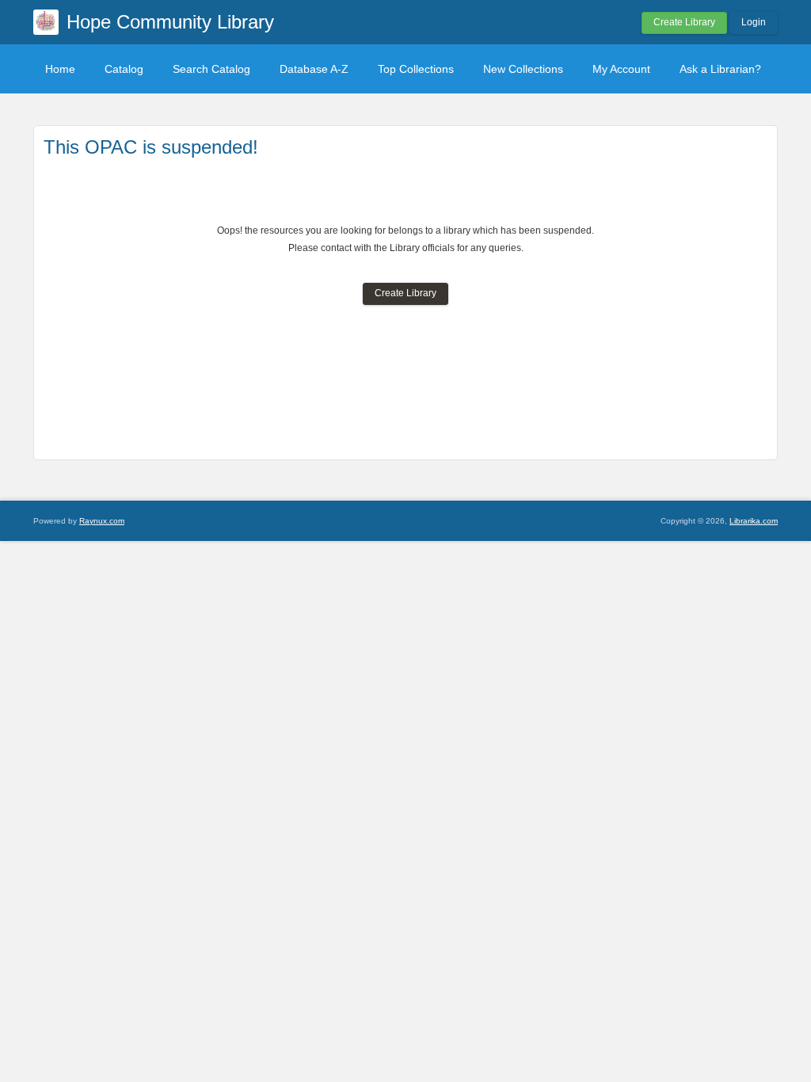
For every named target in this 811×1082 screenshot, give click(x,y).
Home (60, 69)
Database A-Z (314, 69)
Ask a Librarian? (720, 69)
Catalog (124, 69)
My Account (621, 69)
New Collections (523, 69)
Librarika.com (753, 520)
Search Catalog (211, 69)
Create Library (684, 22)
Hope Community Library (170, 21)
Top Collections (416, 69)
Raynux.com (101, 520)
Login (753, 22)
